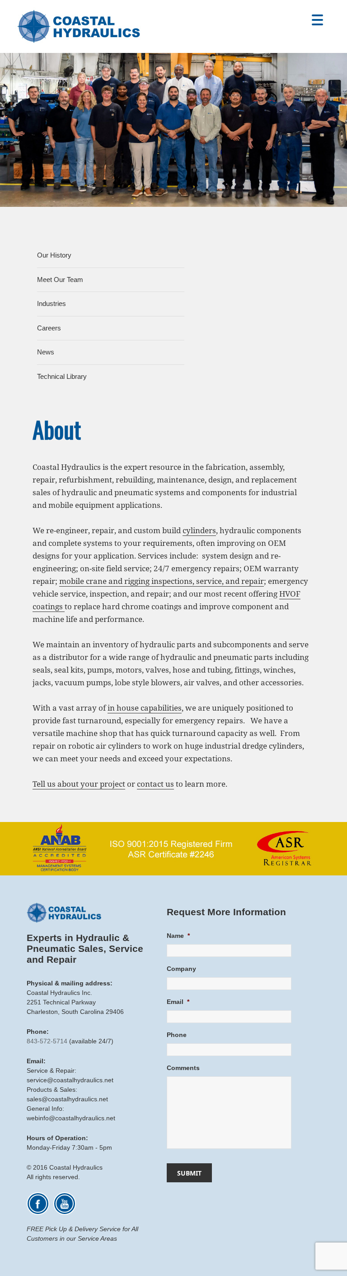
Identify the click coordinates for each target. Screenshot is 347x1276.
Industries (51, 303)
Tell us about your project (79, 784)
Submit (189, 1173)
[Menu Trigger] (317, 19)
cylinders (199, 530)
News (45, 352)
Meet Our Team (60, 279)
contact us (155, 784)
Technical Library (62, 376)
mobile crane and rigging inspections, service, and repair (161, 581)
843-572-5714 (47, 1041)
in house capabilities (145, 708)
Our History (54, 255)
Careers (49, 328)
